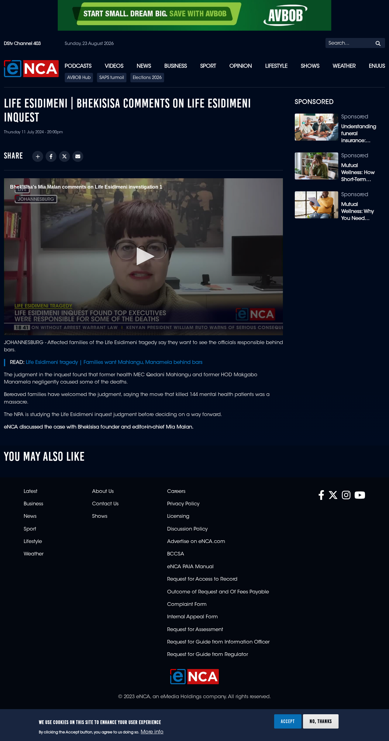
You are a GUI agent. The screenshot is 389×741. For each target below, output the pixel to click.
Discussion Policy (187, 529)
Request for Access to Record (202, 579)
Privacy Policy (183, 504)
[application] (143, 256)
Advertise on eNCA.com (196, 541)
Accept (288, 721)
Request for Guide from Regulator (207, 654)
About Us (103, 491)
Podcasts (78, 66)
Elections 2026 (147, 78)
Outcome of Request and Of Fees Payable (218, 592)
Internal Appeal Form (192, 617)
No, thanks (321, 721)
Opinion (240, 66)
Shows (310, 66)
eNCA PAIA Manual (190, 567)
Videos (114, 66)
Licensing (178, 516)
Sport (208, 66)
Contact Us (105, 504)
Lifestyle (276, 66)
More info (152, 732)
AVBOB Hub (79, 78)
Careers (176, 491)
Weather (344, 66)
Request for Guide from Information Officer (218, 642)
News (144, 66)
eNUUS (377, 66)
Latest (30, 491)
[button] (143, 256)
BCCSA (175, 554)
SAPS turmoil (111, 78)
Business (175, 66)
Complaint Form (187, 604)
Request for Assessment (195, 629)
